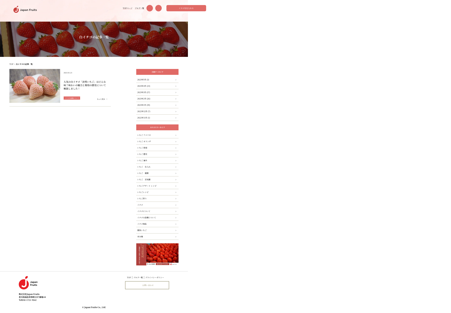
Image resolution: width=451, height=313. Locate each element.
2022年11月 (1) (143, 117)
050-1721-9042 (28, 299)
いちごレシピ (143, 192)
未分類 (140, 236)
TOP (129, 277)
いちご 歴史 (142, 154)
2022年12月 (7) (143, 111)
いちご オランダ (144, 141)
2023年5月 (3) (143, 79)
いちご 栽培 (142, 147)
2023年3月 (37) (143, 92)
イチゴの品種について (146, 217)
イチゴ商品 (142, 224)
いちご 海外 (142, 160)
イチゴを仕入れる (186, 8)
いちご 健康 (143, 173)
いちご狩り (142, 198)
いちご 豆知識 (143, 179)
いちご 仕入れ (143, 166)
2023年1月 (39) (143, 105)
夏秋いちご (142, 230)
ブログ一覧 (139, 8)
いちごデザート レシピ (147, 185)
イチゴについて (143, 211)
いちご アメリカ (144, 135)
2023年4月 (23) (143, 86)
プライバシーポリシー (154, 277)
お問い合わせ (148, 285)
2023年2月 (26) (143, 98)
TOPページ (127, 8)
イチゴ (140, 204)
